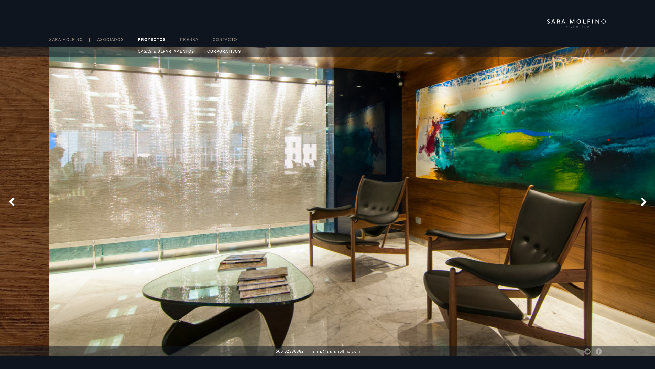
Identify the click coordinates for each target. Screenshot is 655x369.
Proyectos (152, 40)
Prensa (189, 40)
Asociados (110, 40)
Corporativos (224, 51)
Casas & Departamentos (166, 51)
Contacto (225, 40)
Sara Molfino (66, 40)
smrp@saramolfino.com (336, 351)
